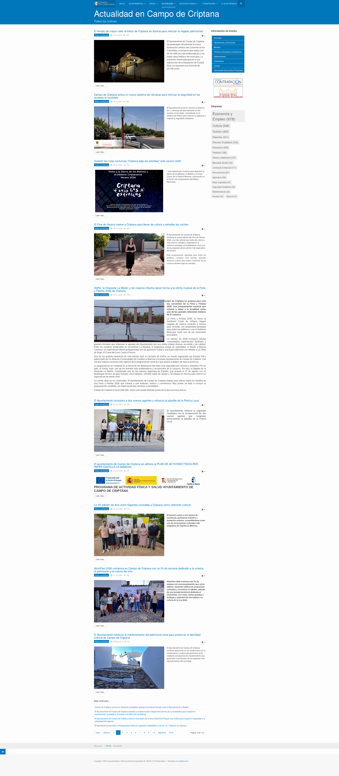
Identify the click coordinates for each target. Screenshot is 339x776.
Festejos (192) (220, 152)
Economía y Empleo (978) (224, 116)
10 (154, 732)
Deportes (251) (221, 137)
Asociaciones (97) (221, 172)
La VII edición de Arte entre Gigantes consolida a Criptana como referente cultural (142, 505)
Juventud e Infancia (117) (224, 167)
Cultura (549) (221, 125)
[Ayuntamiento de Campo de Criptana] (104, 3)
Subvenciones (220, 56)
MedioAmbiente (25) (221, 191)
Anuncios (218, 38)
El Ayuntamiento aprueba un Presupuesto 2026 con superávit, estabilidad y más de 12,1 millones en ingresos (140, 725)
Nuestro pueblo (188, 3)
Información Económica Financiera (228, 70)
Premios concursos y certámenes (228, 51)
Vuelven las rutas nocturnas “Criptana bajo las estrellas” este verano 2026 (137, 161)
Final (171, 732)
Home (108, 745)
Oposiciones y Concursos (224, 42)
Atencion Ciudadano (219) (225, 142)
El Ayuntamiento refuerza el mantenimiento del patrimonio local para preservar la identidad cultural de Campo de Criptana (147, 636)
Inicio (122, 3)
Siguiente (162, 732)
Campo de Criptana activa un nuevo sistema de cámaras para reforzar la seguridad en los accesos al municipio (147, 96)
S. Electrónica (229, 3)
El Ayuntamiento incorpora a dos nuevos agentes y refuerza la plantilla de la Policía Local (146, 400)
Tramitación (209, 3)
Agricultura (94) (219, 177)
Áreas (152, 3)
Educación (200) (220, 147)
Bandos (217, 47)
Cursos (217, 65)
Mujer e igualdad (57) (222, 182)
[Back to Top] (3, 751)
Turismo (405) (221, 131)
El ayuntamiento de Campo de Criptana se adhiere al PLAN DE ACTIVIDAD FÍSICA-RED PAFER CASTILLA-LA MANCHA (146, 465)
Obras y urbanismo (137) (224, 157)
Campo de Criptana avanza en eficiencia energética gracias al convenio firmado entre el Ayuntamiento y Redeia (142, 707)
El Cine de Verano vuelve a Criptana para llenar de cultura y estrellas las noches (141, 224)
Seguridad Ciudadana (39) (224, 186)
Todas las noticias (101, 35)
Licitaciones (219, 61)
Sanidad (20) (218, 196)
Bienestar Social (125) (223, 162)
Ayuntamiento (136, 3)
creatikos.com (183, 761)
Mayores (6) (232, 196)
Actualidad (168, 3)
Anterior (106, 732)
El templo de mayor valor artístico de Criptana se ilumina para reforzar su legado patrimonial (148, 31)
